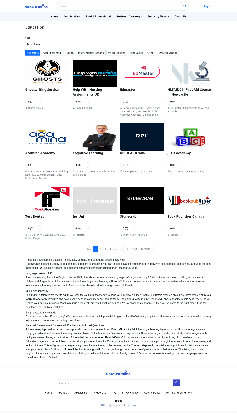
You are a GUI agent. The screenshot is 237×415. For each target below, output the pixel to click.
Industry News (157, 16)
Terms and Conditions (179, 392)
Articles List (81, 392)
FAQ (113, 392)
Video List (100, 392)
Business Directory (128, 16)
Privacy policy (130, 392)
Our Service (71, 16)
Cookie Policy (152, 392)
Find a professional (98, 16)
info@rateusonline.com (120, 405)
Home (54, 16)
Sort (27, 38)
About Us (180, 16)
